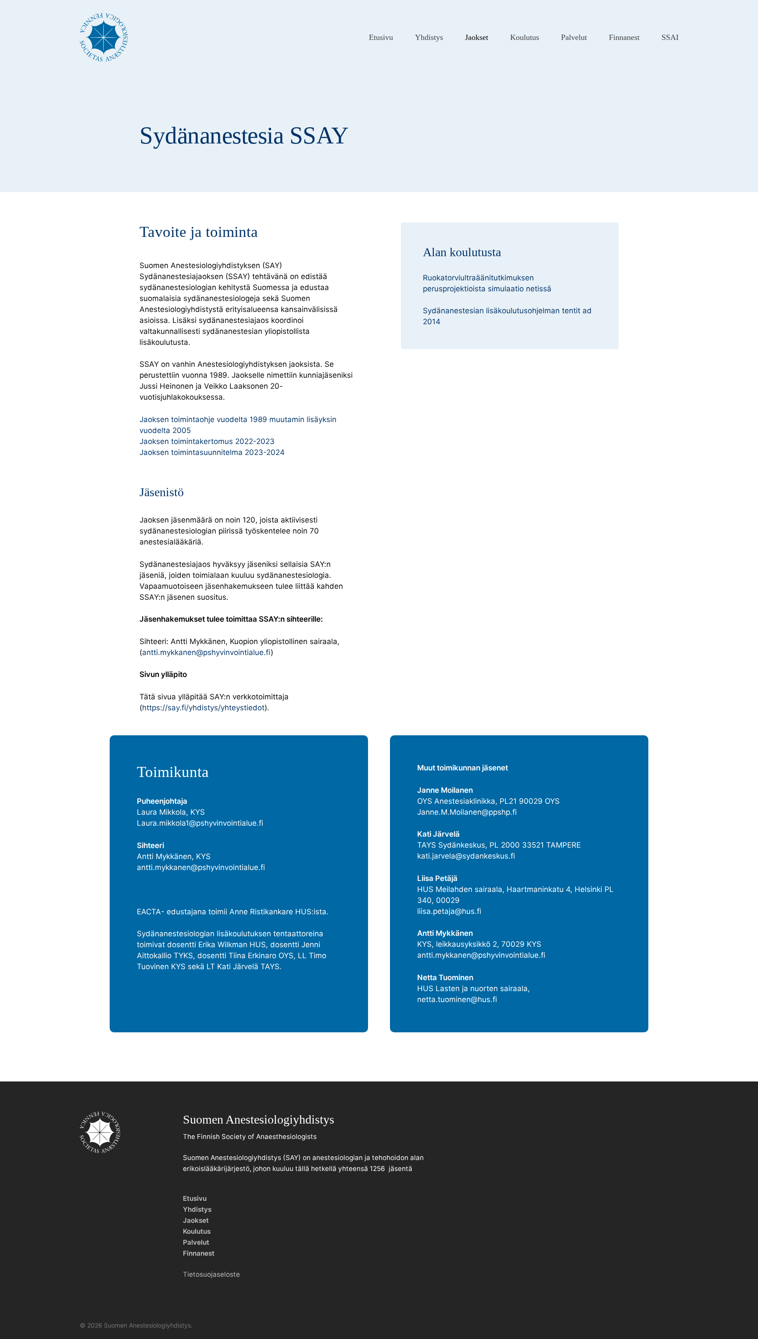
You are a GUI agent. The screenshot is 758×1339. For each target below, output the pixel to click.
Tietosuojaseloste (211, 1274)
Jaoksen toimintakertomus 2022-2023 (207, 441)
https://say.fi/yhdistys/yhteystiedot (203, 707)
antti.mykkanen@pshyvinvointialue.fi (206, 652)
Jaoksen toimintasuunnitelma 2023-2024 (212, 452)
